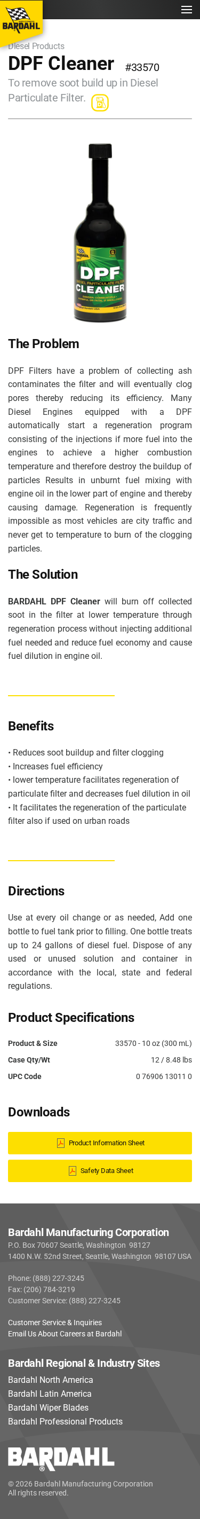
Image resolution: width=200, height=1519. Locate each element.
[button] (186, 9)
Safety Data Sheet (107, 1171)
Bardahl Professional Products (65, 1421)
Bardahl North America (50, 1380)
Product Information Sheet (107, 1143)
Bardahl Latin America (50, 1394)
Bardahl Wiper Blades (48, 1408)
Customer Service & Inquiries (55, 1322)
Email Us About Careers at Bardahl (65, 1333)
